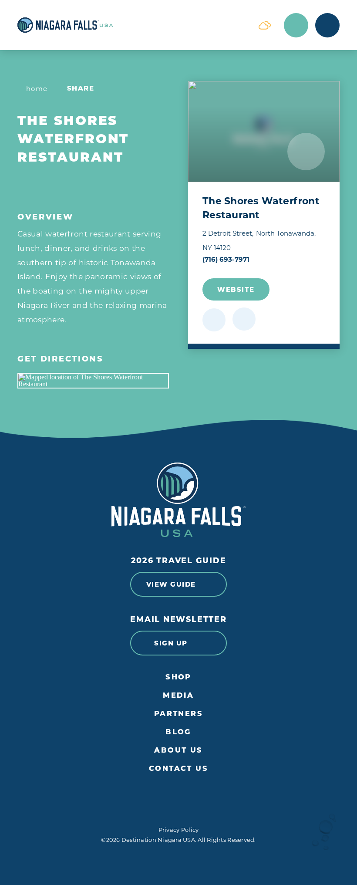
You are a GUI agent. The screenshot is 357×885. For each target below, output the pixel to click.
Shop (178, 677)
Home (37, 88)
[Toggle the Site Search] (296, 25)
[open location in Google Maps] (93, 380)
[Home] (131, 25)
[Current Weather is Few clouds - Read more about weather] (265, 25)
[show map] (244, 319)
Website (236, 289)
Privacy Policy (178, 829)
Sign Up (171, 643)
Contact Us (178, 768)
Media (178, 695)
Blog (178, 732)
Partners (178, 713)
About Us (178, 750)
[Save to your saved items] (214, 319)
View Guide (171, 584)
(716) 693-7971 (225, 259)
